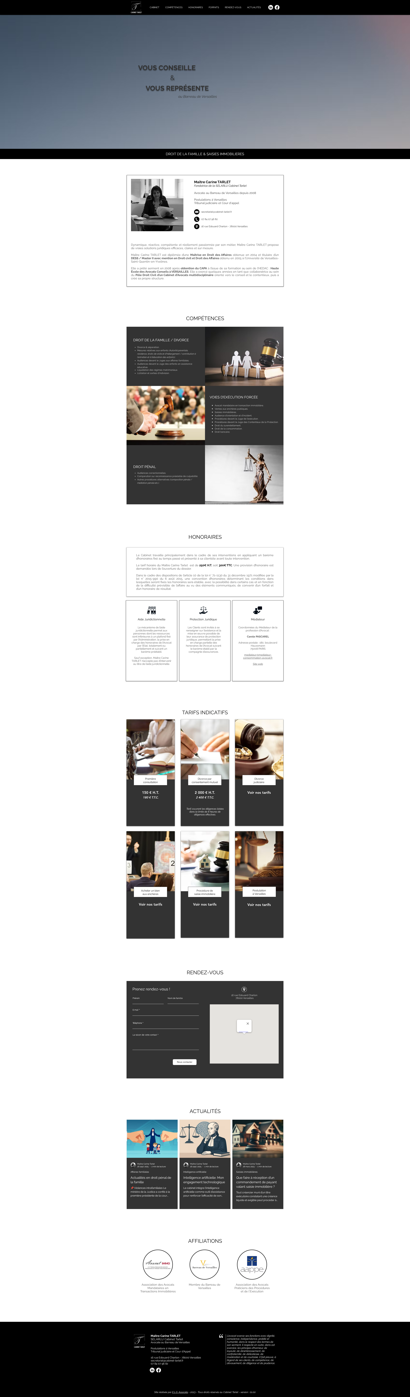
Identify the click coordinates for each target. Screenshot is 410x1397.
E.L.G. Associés (180, 1392)
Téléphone (137, 1023)
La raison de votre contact (145, 1035)
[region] (151, 772)
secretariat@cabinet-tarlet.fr (216, 211)
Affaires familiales (140, 1172)
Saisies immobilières (247, 1172)
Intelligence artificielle (194, 1172)
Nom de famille (175, 998)
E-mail (135, 1010)
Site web (258, 663)
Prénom (136, 998)
